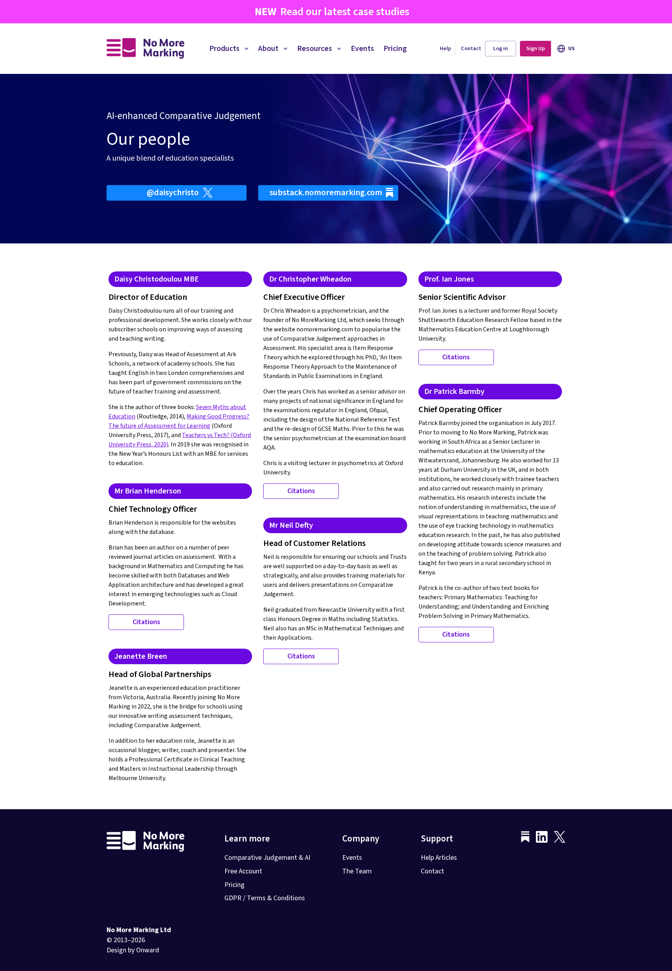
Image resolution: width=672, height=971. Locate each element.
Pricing (395, 48)
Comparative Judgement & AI (267, 858)
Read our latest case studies (332, 11)
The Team (357, 871)
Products (224, 48)
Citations (301, 491)
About (268, 48)
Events (362, 48)
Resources (314, 48)
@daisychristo (173, 192)
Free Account (243, 871)
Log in (500, 48)
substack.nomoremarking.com (326, 192)
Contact (471, 48)
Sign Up (535, 48)
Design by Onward (133, 950)
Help (445, 48)
